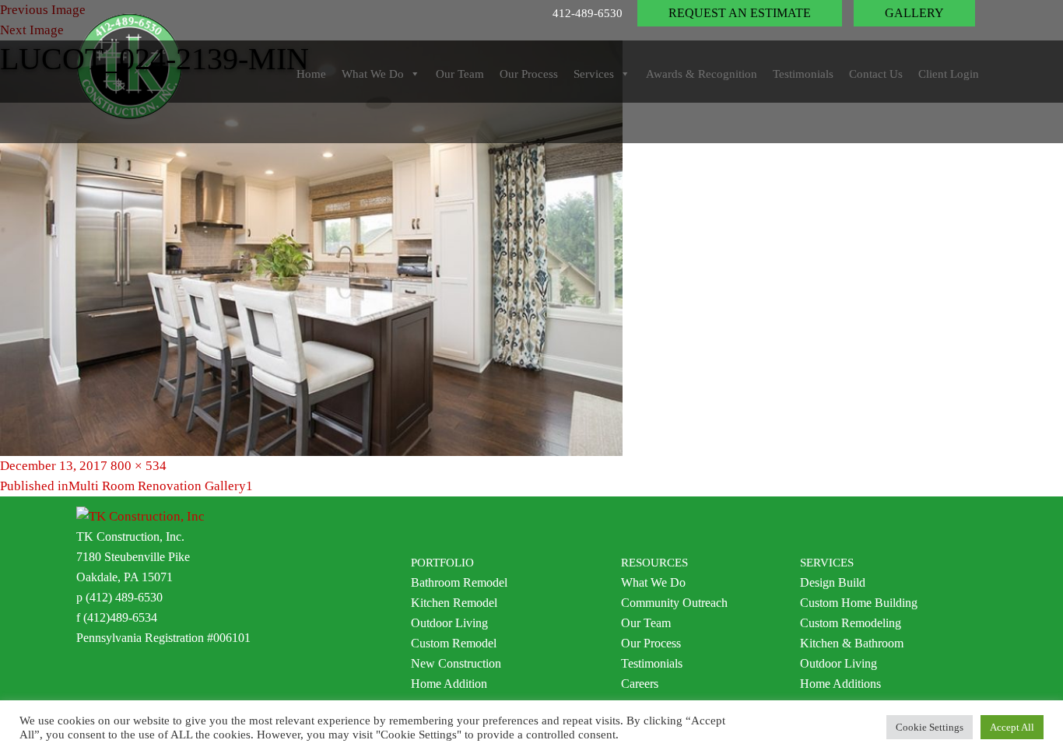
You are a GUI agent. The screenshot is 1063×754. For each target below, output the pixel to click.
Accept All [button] (1012, 727)
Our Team (646, 623)
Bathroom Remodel (459, 582)
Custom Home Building (858, 602)
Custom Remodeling (850, 623)
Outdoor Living (449, 623)
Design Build (832, 582)
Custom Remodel (453, 643)
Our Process (651, 643)
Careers (639, 683)
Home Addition (449, 683)
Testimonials (651, 663)
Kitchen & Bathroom (851, 643)
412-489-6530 (588, 13)
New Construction (456, 663)
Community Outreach (674, 602)
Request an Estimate (739, 12)
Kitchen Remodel (454, 602)
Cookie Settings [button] (929, 727)
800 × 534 (139, 465)
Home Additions (840, 683)
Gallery (914, 12)
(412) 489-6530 (124, 597)
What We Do (653, 582)
